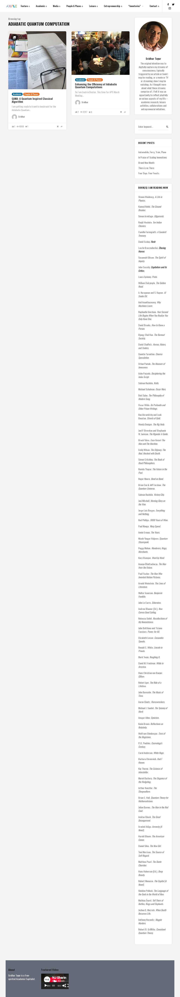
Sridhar (21, 117)
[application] (55, 981)
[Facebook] (168, 4)
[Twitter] (173, 4)
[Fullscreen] (67, 985)
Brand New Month (146, 162)
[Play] (45, 985)
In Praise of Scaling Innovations (152, 157)
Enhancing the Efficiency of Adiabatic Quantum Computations (96, 85)
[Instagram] (169, 8)
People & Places (31, 94)
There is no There (146, 168)
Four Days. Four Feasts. (149, 173)
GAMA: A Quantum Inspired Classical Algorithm (32, 100)
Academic (17, 94)
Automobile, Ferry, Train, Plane (152, 152)
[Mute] (64, 985)
